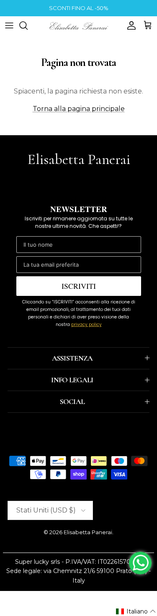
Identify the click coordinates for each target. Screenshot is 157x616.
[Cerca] (27, 25)
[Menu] (9, 25)
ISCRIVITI (79, 286)
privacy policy (86, 324)
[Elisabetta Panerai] (78, 25)
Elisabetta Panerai (88, 532)
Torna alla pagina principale (79, 109)
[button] (136, 611)
